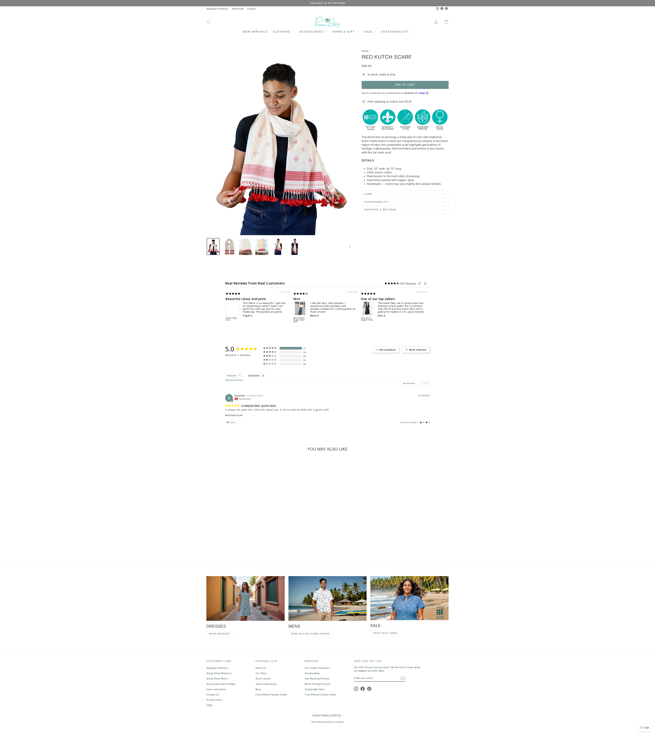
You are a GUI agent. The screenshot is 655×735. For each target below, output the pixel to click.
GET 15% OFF (353, 397)
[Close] (374, 335)
